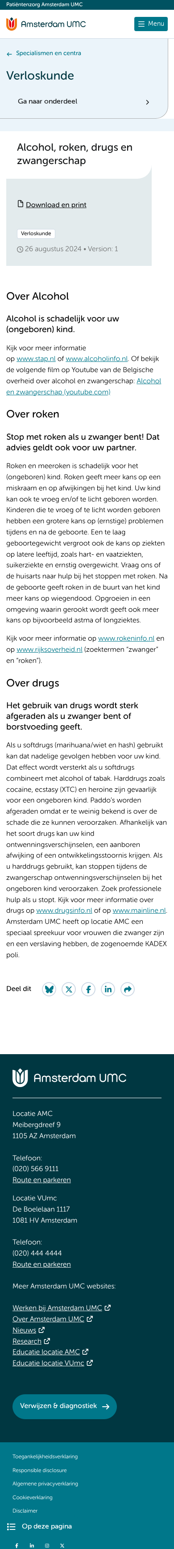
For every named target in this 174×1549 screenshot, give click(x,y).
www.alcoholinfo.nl (97, 359)
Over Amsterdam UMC (48, 1319)
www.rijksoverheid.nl (50, 650)
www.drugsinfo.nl (64, 911)
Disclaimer (24, 1511)
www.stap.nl (36, 359)
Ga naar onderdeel (47, 101)
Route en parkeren (41, 1180)
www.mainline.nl (139, 911)
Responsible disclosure (39, 1470)
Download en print (56, 205)
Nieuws (24, 1330)
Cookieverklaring (32, 1498)
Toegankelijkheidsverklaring (45, 1457)
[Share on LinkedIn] (108, 989)
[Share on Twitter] (69, 989)
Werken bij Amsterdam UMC (57, 1308)
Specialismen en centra (48, 54)
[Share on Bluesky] (49, 989)
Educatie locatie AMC (46, 1352)
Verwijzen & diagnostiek (58, 1406)
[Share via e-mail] (127, 989)
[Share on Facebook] (88, 989)
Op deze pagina (47, 1526)
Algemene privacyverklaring (45, 1484)
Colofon (22, 1525)
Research (26, 1341)
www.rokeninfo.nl (126, 638)
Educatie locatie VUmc (48, 1363)
